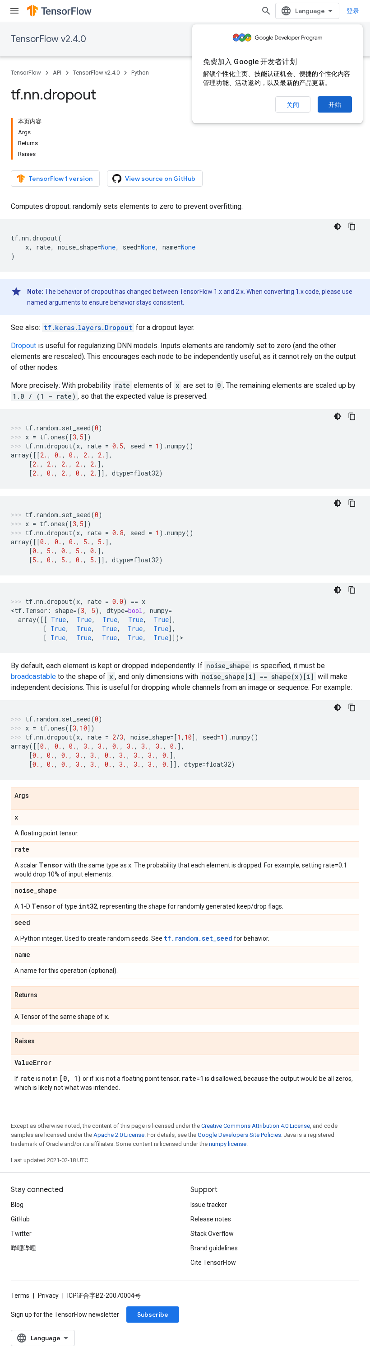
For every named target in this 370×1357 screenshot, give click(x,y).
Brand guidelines (214, 1248)
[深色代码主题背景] (337, 226)
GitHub (20, 1219)
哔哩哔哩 (23, 1248)
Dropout (23, 345)
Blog (17, 1204)
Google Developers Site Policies (239, 1134)
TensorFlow (26, 72)
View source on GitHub (160, 178)
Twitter (21, 1233)
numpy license (227, 1143)
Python (140, 72)
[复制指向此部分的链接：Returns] (46, 995)
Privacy (48, 1295)
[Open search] (266, 10)
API (57, 72)
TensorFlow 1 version (60, 178)
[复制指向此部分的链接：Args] (38, 796)
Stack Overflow (212, 1233)
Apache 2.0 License (118, 1134)
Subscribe (152, 1314)
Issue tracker (208, 1204)
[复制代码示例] (352, 226)
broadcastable (33, 676)
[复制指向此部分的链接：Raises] (44, 1041)
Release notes (210, 1219)
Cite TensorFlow (213, 1262)
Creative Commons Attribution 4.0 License (255, 1125)
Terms (20, 1295)
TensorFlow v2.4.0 (48, 39)
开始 (334, 104)
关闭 (293, 105)
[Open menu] (14, 11)
